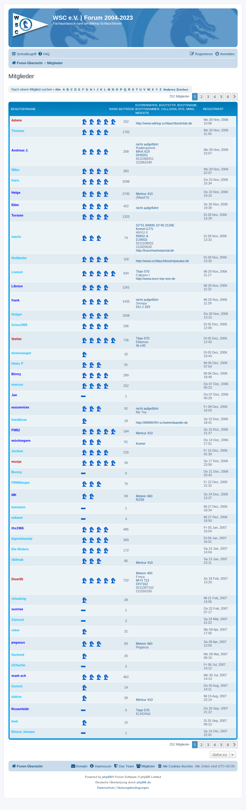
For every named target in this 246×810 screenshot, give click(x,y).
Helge (15, 192)
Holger (16, 314)
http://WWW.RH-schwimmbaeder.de (162, 422)
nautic (16, 236)
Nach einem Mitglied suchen (31, 89)
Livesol (17, 272)
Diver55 (17, 579)
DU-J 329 (143, 307)
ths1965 (17, 528)
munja (16, 461)
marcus (17, 384)
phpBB (107, 777)
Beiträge (126, 109)
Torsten (17, 215)
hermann (18, 507)
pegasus (18, 642)
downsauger (21, 353)
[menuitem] (44, 54)
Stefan (16, 339)
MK (13, 495)
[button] (235, 96)
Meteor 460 (144, 496)
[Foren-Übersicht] (31, 26)
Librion (17, 286)
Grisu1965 (19, 325)
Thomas (17, 131)
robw (15, 630)
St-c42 (141, 345)
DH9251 (142, 155)
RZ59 (140, 499)
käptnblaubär (21, 538)
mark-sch (18, 675)
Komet (140, 443)
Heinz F (17, 363)
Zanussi (17, 619)
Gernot (16, 686)
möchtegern (21, 440)
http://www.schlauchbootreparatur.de (162, 261)
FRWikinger (20, 482)
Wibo (15, 170)
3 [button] (208, 96)
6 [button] (228, 96)
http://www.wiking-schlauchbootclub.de (164, 123)
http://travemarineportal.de (155, 250)
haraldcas (19, 419)
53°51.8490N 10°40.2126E (155, 225)
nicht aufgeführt (147, 144)
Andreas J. (19, 150)
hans (15, 180)
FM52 (15, 430)
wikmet (17, 517)
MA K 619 (143, 151)
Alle (58, 89)
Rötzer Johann (23, 732)
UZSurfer (18, 665)
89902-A (142, 236)
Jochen (17, 451)
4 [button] (215, 96)
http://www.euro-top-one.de (155, 278)
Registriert (213, 109)
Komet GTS (144, 229)
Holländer (19, 258)
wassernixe (20, 407)
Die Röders (20, 549)
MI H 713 (142, 580)
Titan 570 (142, 271)
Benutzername (23, 109)
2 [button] (201, 96)
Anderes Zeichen (175, 89)
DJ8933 (141, 239)
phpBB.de (144, 782)
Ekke (15, 205)
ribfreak (17, 559)
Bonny (16, 472)
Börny (16, 374)
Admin (16, 120)
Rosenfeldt (20, 709)
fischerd (17, 654)
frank (15, 300)
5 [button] (221, 96)
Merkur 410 (144, 194)
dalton (16, 696)
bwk (14, 721)
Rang (113, 109)
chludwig (18, 598)
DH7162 (142, 584)
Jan (14, 395)
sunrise (17, 609)
